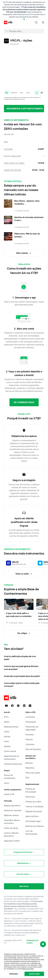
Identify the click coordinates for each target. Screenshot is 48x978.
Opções (7, 746)
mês (21, 92)
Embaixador (30, 721)
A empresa (30, 717)
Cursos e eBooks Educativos (11, 834)
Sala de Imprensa (33, 749)
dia (6, 92)
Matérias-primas (11, 726)
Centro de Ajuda (11, 828)
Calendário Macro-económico (12, 821)
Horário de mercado (12, 170)
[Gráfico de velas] (41, 92)
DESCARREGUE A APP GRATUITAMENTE (25, 108)
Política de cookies (27, 969)
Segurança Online (12, 840)
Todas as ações (22, 573)
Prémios (29, 739)
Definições (13, 974)
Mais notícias (22, 253)
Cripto (6, 731)
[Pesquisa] (36, 22)
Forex (6, 741)
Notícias (29, 763)
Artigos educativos (12, 805)
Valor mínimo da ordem (14, 163)
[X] (18, 705)
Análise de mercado (12, 810)
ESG (27, 777)
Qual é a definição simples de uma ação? (20, 657)
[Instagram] (30, 705)
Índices (7, 736)
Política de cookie (33, 801)
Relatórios (29, 767)
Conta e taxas (10, 751)
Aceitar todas (34, 974)
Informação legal (32, 821)
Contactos (29, 744)
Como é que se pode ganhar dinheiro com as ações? (21, 667)
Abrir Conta (24, 886)
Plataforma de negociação (31, 728)
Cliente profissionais (13, 764)
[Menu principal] (43, 22)
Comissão (8, 149)
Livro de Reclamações (31, 832)
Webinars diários (11, 815)
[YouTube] (6, 705)
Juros (6, 783)
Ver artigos (22, 633)
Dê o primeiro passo (24, 402)
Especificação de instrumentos (11, 757)
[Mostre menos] (24, 19)
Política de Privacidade (30, 790)
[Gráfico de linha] (36, 92)
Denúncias (30, 796)
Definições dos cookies (32, 941)
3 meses (29, 92)
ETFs (6, 717)
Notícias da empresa (34, 826)
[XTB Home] (7, 22)
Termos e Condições (34, 806)
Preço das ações (32, 772)
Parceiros (29, 734)
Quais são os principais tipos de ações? (22, 676)
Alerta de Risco (32, 816)
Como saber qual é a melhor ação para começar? (21, 684)
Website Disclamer (33, 811)
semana (14, 92)
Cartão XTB (9, 794)
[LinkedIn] (24, 705)
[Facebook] (12, 705)
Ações (6, 721)
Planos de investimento (9, 776)
